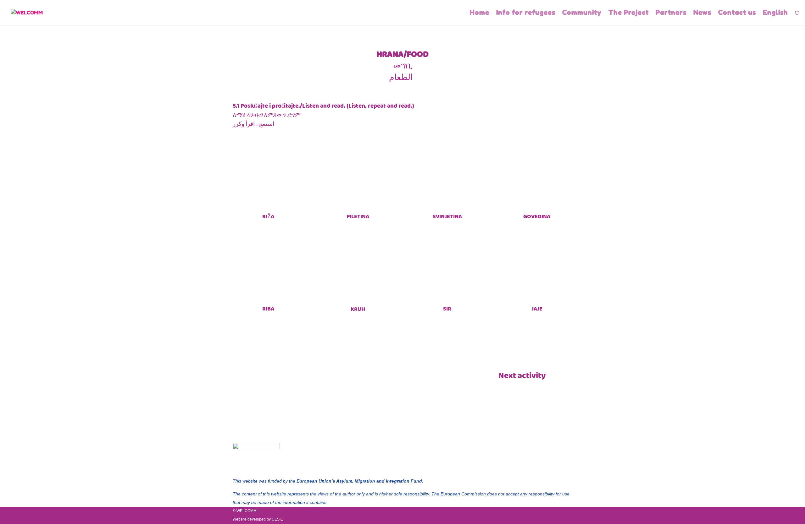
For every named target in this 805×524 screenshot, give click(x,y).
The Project (628, 13)
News (702, 13)
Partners (671, 13)
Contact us (737, 13)
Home (479, 13)
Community (582, 13)
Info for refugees (525, 13)
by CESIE (275, 519)
